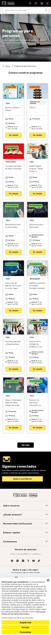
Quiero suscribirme (22, 478)
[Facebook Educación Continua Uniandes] (12, 561)
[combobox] (25, 10)
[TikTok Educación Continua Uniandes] (39, 561)
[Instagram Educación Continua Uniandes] (17, 561)
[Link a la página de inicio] (8, 66)
